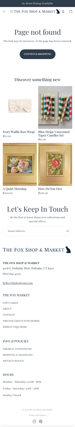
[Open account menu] (63, 11)
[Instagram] (34, 421)
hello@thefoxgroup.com (18, 283)
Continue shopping (37, 54)
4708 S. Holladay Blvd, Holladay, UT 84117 (28, 268)
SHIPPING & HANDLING (18, 355)
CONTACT (9, 314)
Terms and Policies (37, 415)
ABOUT (7, 308)
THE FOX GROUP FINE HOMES (21, 321)
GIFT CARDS (10, 303)
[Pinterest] (41, 421)
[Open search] (11, 11)
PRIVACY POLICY (13, 361)
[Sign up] (67, 231)
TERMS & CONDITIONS (17, 349)
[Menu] (4, 11)
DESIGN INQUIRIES (15, 327)
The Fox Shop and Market (40, 409)
